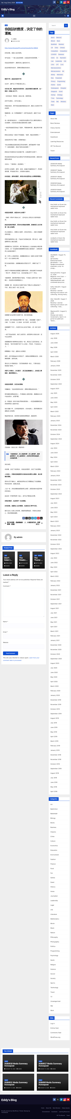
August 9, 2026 (44, 1087)
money (53, 74)
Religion (53, 964)
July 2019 (53, 723)
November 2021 (55, 594)
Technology (54, 987)
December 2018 (55, 755)
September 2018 (56, 768)
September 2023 (56, 494)
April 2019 (53, 736)
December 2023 (55, 480)
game (52, 57)
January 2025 (55, 420)
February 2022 (55, 581)
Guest (52, 882)
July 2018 (53, 778)
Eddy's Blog (7, 9)
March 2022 (54, 576)
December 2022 (55, 535)
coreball (53, 238)
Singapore (54, 91)
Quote (52, 960)
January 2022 (55, 585)
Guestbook (54, 137)
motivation (60, 74)
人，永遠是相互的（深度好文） (32, 523)
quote (59, 84)
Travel (52, 151)
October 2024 (55, 434)
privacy (53, 81)
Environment (54, 855)
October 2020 (55, 654)
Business (53, 827)
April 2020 (54, 681)
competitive (63, 51)
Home (52, 891)
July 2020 (53, 668)
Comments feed (55, 1032)
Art (51, 804)
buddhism (54, 44)
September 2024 (56, 439)
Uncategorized (55, 1001)
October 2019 (55, 709)
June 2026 (54, 343)
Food (52, 868)
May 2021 (53, 622)
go (57, 57)
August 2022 (54, 553)
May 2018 (53, 787)
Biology (53, 818)
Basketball (53, 813)
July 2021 (53, 613)
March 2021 (54, 631)
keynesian (63, 57)
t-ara (52, 98)
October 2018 (55, 764)
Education (53, 850)
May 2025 (53, 402)
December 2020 (55, 645)
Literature (53, 914)
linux (52, 64)
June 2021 (53, 617)
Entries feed (54, 1028)
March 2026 (54, 356)
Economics (54, 845)
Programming (54, 951)
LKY (57, 64)
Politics (52, 946)
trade (52, 101)
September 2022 (56, 549)
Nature (52, 932)
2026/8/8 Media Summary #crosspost (50, 1083)
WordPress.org (55, 1037)
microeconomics (55, 71)
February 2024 (55, 471)
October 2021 (55, 599)
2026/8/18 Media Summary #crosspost (15, 1064)
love (62, 64)
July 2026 (53, 338)
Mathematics (54, 919)
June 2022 (54, 562)
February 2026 (55, 361)
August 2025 (54, 388)
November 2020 (55, 649)
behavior (58, 37)
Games (52, 878)
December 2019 (55, 700)
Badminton (54, 809)
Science (53, 969)
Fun (51, 873)
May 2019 (53, 732)
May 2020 (53, 677)
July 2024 (53, 448)
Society (53, 978)
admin (15, 39)
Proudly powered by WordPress (10, 1111)
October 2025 (55, 379)
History (52, 887)
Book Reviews (55, 123)
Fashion (53, 859)
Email (5, 632)
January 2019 (54, 750)
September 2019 (56, 713)
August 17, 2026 (45, 1069)
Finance (53, 864)
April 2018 (53, 791)
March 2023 (54, 521)
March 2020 (54, 686)
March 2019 (54, 741)
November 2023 (55, 485)
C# (52, 47)
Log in (52, 1023)
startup (53, 95)
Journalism (54, 896)
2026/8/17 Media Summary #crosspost (50, 1064)
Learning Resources (57, 141)
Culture (52, 841)
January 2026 (55, 366)
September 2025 (56, 384)
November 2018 (55, 759)
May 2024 (53, 457)
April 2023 (54, 517)
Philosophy (54, 937)
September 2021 (56, 604)
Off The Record (55, 146)
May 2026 (53, 347)
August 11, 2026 (11, 1087)
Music (52, 928)
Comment (7, 586)
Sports (40, 555)
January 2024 (55, 475)
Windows (63, 101)
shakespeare (55, 88)
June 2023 (54, 507)
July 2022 (53, 558)
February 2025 (55, 416)
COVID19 (53, 54)
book (58, 41)
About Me (53, 118)
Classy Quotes (55, 128)
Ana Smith (53, 204)
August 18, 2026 (11, 1069)
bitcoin (53, 41)
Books (52, 823)
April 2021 (53, 626)
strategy (59, 95)
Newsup (26, 1111)
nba (52, 78)
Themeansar (4, 1112)
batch (52, 37)
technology (59, 98)
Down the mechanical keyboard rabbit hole (58, 206)
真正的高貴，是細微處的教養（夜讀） (15, 523)
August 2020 (54, 663)
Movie (52, 923)
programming (61, 81)
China (56, 47)
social (60, 91)
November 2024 (55, 430)
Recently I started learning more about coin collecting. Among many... (59, 292)
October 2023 (55, 489)
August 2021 (54, 608)
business (61, 44)
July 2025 (53, 393)
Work (52, 1010)
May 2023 (53, 512)
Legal (52, 905)
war (57, 101)
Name (5, 621)
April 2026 (54, 352)
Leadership (54, 900)
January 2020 (55, 695)
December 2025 (55, 370)
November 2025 (55, 375)
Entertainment (55, 132)
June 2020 (54, 672)
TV (51, 997)
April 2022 (54, 572)
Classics (53, 832)
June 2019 (53, 727)
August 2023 (54, 498)
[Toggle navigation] (34, 15)
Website (5, 642)
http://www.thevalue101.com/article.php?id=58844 (21, 48)
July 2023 (53, 503)
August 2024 (54, 443)
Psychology (54, 955)
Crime (52, 836)
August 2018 (54, 773)
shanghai (63, 88)
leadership (59, 61)
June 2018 (53, 782)
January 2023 (55, 530)
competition (54, 51)
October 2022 (55, 544)
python (53, 84)
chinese (62, 47)
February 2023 (55, 526)
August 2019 (54, 718)
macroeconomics (56, 68)
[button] (65, 16)
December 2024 (55, 425)
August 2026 (54, 333)
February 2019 (55, 746)
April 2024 (54, 462)
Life (6, 25)
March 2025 (54, 411)
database (61, 54)
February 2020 (55, 691)
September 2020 (56, 659)
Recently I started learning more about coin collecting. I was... (58, 304)
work (52, 105)
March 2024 (54, 466)
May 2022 (53, 567)
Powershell (59, 78)
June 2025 (54, 398)
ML (63, 71)
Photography (54, 942)
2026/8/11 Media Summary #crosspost (15, 1083)
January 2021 (54, 640)
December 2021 (55, 590)
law (52, 61)
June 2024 (54, 453)
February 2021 (55, 636)
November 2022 (55, 539)
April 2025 (54, 407)
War (51, 1006)
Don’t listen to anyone (7, 560)
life (65, 61)
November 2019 (55, 704)
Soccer (52, 974)
